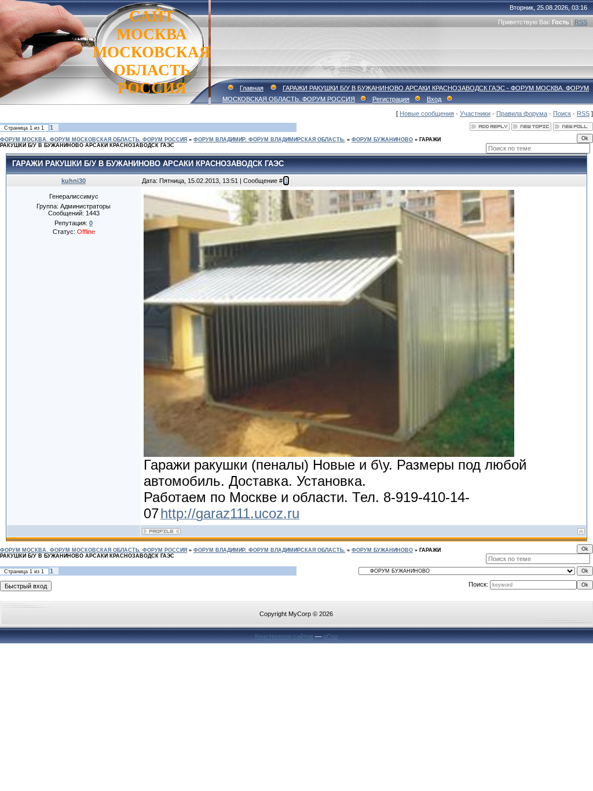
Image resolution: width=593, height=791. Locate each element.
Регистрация (390, 99)
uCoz (330, 636)
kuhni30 (73, 180)
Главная (251, 88)
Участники (475, 113)
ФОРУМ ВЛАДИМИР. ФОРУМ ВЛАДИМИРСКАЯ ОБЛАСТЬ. (269, 139)
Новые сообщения (427, 113)
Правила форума (521, 113)
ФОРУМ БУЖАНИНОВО (382, 139)
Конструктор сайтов (284, 636)
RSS (580, 22)
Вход (434, 99)
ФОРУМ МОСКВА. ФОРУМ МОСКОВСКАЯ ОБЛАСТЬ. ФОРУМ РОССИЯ (93, 139)
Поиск (562, 113)
